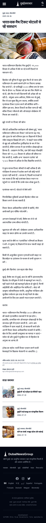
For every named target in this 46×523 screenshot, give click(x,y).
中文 (17, 483)
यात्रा (32, 468)
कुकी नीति (34, 502)
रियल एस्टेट (39, 468)
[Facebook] (17, 478)
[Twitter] (28, 478)
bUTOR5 (6, 517)
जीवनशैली (13, 468)
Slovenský (35, 488)
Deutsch (18, 488)
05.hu (11, 517)
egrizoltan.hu (38, 517)
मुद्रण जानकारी (17, 502)
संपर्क (10, 502)
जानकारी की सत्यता (31, 505)
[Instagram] (23, 478)
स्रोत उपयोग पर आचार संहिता (17, 505)
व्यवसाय (5, 468)
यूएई (19, 468)
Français (10, 488)
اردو (22, 483)
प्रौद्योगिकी (25, 468)
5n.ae (16, 517)
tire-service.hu (23, 517)
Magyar (27, 488)
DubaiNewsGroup (20, 454)
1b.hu (31, 517)
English (11, 483)
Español (29, 483)
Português (38, 483)
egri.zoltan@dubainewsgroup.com (13, 371)
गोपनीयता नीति (26, 502)
